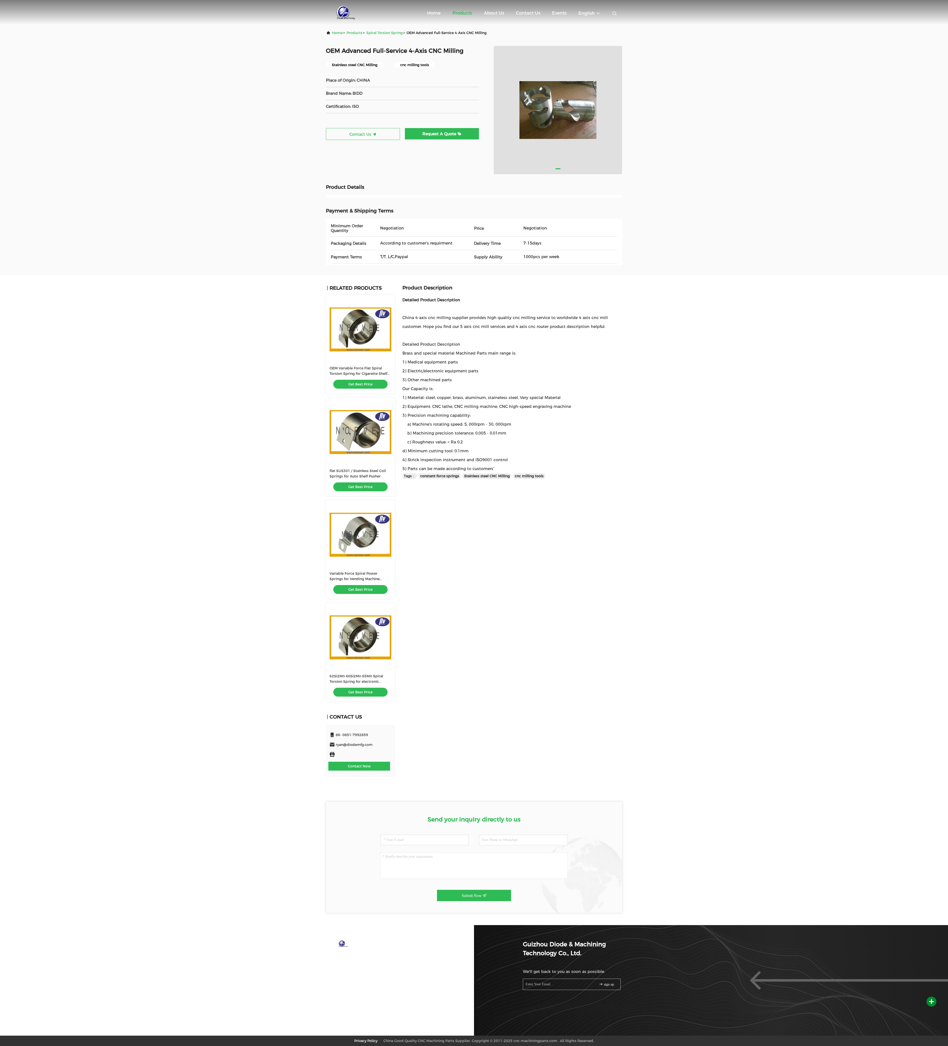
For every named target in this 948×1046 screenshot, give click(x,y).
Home (434, 13)
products (354, 33)
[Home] (345, 12)
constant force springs (439, 476)
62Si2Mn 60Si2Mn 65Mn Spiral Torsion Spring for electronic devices (356, 681)
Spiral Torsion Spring (384, 33)
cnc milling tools (529, 476)
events (559, 13)
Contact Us (528, 13)
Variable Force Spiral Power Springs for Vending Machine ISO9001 (355, 579)
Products (462, 13)
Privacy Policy (365, 1041)
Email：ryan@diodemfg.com (358, 966)
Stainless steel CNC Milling (487, 476)
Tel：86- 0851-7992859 (354, 957)
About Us (494, 13)
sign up (608, 984)
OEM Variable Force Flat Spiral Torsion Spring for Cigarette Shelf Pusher (358, 373)
